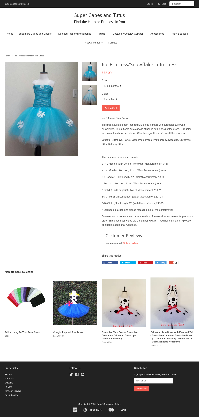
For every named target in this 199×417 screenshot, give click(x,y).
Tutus (102, 33)
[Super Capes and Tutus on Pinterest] (82, 374)
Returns (8, 386)
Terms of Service (13, 390)
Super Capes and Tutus (99, 18)
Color (105, 93)
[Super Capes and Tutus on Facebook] (77, 374)
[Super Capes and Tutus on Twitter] (71, 374)
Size (104, 80)
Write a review (130, 243)
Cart (164, 3)
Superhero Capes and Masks (35, 33)
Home (10, 33)
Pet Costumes (93, 42)
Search (8, 374)
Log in (150, 3)
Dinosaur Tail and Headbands (75, 33)
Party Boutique (180, 33)
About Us (9, 378)
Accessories (157, 33)
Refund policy (11, 394)
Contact (112, 42)
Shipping (9, 382)
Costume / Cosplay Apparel (128, 33)
